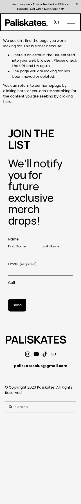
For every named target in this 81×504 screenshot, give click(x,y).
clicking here (14, 90)
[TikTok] (44, 354)
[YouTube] (36, 354)
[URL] (53, 354)
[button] (77, 4)
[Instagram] (27, 354)
